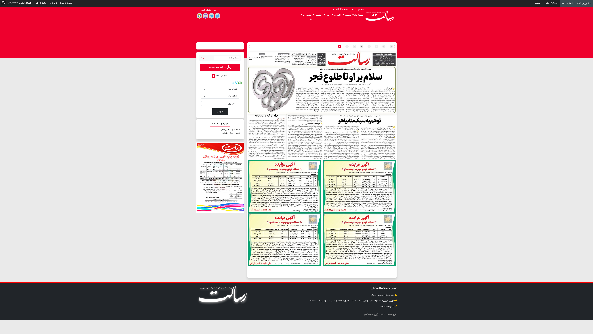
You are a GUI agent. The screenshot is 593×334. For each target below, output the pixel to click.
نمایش (220, 111)
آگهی (328, 15)
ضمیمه (537, 3)
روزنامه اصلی (551, 3)
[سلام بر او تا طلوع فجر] (321, 90)
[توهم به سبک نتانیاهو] (342, 137)
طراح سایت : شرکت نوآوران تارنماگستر (380, 314)
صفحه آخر (307, 15)
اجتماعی (318, 15)
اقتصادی (337, 15)
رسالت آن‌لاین (41, 3)
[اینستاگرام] (205, 16)
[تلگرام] (211, 16)
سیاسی (348, 15)
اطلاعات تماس (25, 3)
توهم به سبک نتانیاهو (231, 133)
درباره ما (53, 3)
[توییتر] (217, 16)
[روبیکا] (199, 16)
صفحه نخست (66, 3)
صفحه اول (358, 15)
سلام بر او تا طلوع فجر (230, 129)
